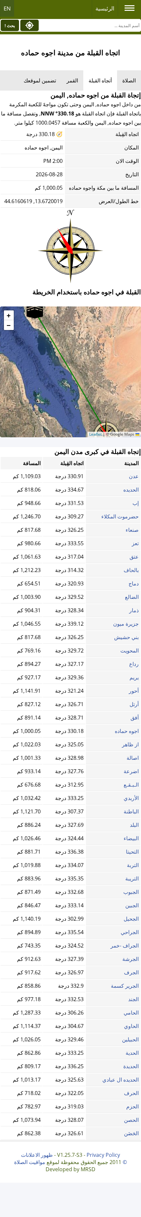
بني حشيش (126, 637)
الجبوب (131, 891)
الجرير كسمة (125, 985)
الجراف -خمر (125, 945)
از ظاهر (130, 744)
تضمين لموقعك (40, 80)
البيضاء (131, 838)
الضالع (132, 596)
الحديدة (131, 1066)
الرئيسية (104, 8)
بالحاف (131, 570)
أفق (135, 717)
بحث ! (10, 25)
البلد (134, 824)
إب (135, 503)
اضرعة (131, 771)
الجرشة (130, 959)
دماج (134, 583)
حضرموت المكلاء (120, 516)
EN (7, 8)
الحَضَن (131, 1133)
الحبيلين (130, 1039)
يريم (134, 677)
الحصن (131, 1119)
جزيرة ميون (126, 623)
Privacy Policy (103, 1154)
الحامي (131, 1012)
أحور (134, 690)
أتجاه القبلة (100, 80)
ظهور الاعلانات (37, 1154)
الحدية (132, 1052)
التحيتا (132, 851)
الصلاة (129, 80)
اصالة (133, 757)
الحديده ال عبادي (120, 1079)
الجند (133, 999)
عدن (134, 476)
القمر (72, 80)
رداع (134, 664)
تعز (135, 543)
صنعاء (132, 529)
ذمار (134, 610)
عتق (134, 556)
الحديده (131, 489)
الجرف (131, 972)
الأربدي (131, 798)
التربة (133, 865)
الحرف (131, 1093)
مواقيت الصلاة (29, 1162)
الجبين (132, 905)
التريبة (132, 878)
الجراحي (130, 932)
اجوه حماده (127, 731)
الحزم (132, 1106)
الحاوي (131, 1026)
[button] (35, 311)
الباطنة (131, 811)
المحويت (129, 650)
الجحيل (131, 918)
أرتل (134, 704)
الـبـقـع (131, 784)
